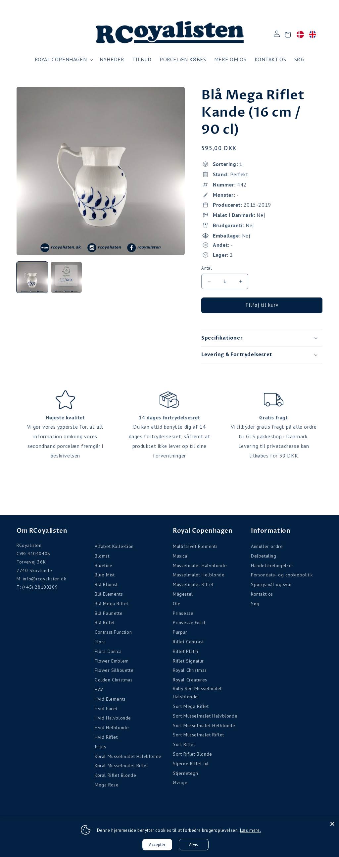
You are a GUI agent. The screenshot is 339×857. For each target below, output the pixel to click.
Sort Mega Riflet (191, 706)
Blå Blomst (106, 584)
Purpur (180, 632)
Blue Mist (105, 575)
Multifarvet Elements (195, 546)
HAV (99, 689)
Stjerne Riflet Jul (191, 764)
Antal (206, 268)
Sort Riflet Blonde (192, 754)
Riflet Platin (185, 651)
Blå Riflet (105, 622)
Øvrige (180, 782)
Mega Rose (107, 785)
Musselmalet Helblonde (199, 575)
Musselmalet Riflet (193, 584)
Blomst (102, 556)
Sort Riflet (184, 744)
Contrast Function (113, 632)
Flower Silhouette (114, 670)
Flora (100, 642)
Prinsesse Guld (189, 622)
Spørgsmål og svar (271, 584)
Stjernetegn (185, 773)
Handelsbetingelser (272, 565)
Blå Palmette (108, 613)
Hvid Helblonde (112, 727)
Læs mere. (250, 830)
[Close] (332, 824)
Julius (100, 747)
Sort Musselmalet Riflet (198, 735)
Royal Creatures (190, 680)
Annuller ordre (267, 546)
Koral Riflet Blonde (115, 775)
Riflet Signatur (188, 661)
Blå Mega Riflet (111, 604)
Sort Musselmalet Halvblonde (205, 716)
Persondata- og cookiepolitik (282, 575)
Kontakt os (262, 594)
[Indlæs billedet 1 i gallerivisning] (32, 277)
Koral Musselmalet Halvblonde (128, 756)
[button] (63, 59)
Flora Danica (108, 651)
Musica (180, 556)
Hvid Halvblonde (113, 718)
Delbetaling (263, 556)
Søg (255, 604)
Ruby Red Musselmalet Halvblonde (197, 692)
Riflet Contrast (188, 642)
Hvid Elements (110, 699)
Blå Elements (109, 594)
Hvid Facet (106, 709)
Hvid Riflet (106, 737)
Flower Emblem (112, 661)
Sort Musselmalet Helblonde (204, 725)
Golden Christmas (114, 680)
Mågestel (183, 594)
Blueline (104, 565)
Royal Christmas (190, 670)
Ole (177, 604)
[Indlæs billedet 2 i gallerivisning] (66, 277)
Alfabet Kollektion (114, 546)
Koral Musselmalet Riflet (121, 766)
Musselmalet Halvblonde (200, 565)
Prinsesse (183, 613)
